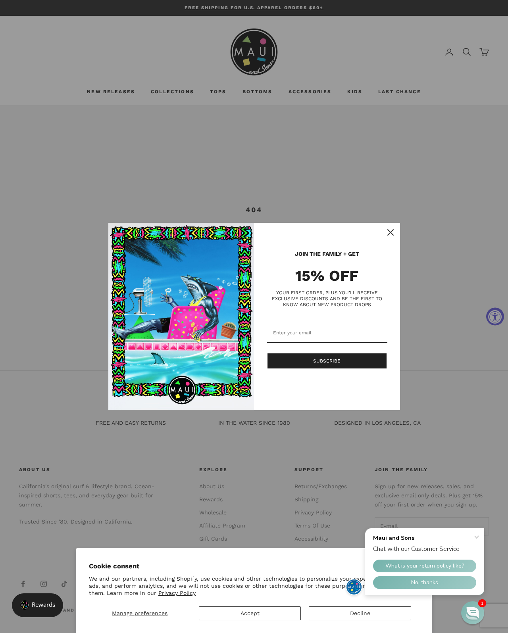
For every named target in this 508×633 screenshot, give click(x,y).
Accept (250, 613)
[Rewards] (37, 605)
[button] (472, 612)
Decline (360, 613)
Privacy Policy (177, 593)
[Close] (390, 232)
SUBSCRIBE (327, 361)
